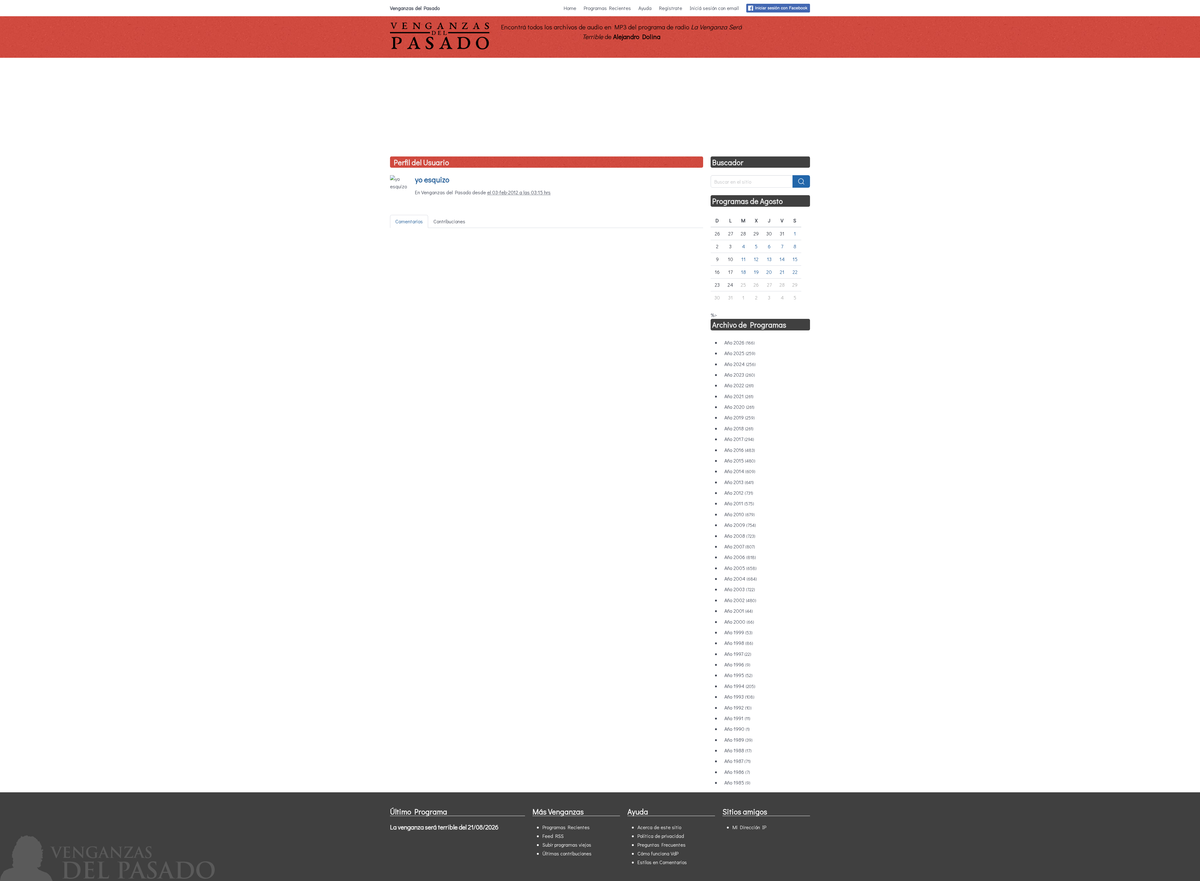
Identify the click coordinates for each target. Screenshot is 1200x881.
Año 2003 (739, 589)
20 (769, 272)
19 (756, 272)
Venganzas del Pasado (415, 8)
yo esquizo (432, 179)
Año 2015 (739, 460)
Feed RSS (553, 836)
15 (795, 259)
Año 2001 (738, 610)
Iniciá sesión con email (714, 8)
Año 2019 (739, 417)
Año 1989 (738, 739)
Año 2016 (739, 450)
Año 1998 (738, 643)
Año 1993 (739, 696)
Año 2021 (738, 396)
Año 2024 (740, 364)
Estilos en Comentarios (662, 862)
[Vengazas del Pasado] (439, 48)
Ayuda (645, 8)
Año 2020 (739, 406)
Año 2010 (739, 514)
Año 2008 (739, 535)
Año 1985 (737, 782)
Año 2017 (739, 439)
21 (782, 272)
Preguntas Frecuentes (662, 844)
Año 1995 (738, 675)
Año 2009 (740, 525)
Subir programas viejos (566, 844)
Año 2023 (739, 374)
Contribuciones (449, 221)
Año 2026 (739, 342)
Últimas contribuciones (567, 853)
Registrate (670, 8)
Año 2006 (740, 557)
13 (769, 259)
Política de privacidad (661, 836)
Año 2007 (739, 546)
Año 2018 (738, 428)
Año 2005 (740, 568)
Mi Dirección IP (749, 827)
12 (756, 259)
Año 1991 (737, 718)
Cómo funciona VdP (658, 853)
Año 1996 (737, 664)
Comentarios (409, 221)
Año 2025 (739, 353)
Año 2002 (740, 600)
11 (743, 259)
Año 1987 (737, 761)
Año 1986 (737, 772)
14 (782, 259)
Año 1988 (738, 750)
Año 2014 (739, 471)
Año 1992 (738, 707)
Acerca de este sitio (659, 827)
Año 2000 (739, 621)
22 (795, 272)
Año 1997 (737, 654)
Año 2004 (740, 578)
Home (570, 8)
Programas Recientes (607, 8)
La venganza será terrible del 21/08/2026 (444, 827)
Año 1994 (739, 686)
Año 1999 (738, 632)
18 (743, 272)
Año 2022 (739, 385)
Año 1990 (737, 728)
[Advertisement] (600, 104)
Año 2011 (739, 503)
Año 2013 (739, 482)
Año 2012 (738, 492)
